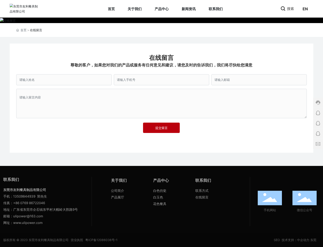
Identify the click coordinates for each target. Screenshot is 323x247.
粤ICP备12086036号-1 (101, 240)
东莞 (313, 240)
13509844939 (24, 196)
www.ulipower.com (28, 223)
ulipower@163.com (28, 216)
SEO (276, 240)
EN (305, 9)
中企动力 (303, 240)
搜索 (290, 8)
